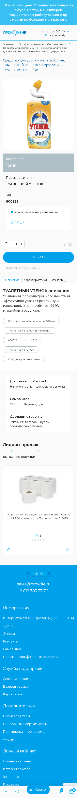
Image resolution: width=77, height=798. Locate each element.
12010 (34, 340)
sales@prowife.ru (34, 584)
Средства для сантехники (19, 47)
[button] (16, 451)
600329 (12, 340)
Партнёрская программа (23, 732)
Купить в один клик (22, 268)
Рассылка (11, 784)
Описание (12, 280)
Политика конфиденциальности (30, 657)
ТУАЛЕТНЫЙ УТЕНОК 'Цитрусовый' (29, 330)
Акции (8, 739)
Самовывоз (19, 399)
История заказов (17, 769)
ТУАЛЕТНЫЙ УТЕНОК (24, 184)
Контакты (10, 641)
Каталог (41, 789)
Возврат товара (15, 686)
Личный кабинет (17, 761)
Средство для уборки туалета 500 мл (31, 321)
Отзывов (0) (59, 280)
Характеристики (35, 280)
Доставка (10, 626)
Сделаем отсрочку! (26, 417)
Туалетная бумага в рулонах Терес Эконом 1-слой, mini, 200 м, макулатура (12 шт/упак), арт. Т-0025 (38, 516)
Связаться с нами (17, 679)
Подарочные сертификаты (25, 724)
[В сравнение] (64, 245)
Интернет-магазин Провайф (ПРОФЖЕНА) (38, 618)
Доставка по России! (28, 381)
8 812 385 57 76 (52, 31)
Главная (8, 44)
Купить (39, 257)
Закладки (11, 777)
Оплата (9, 634)
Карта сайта (12, 694)
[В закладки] (70, 245)
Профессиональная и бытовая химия (42, 44)
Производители (16, 716)
